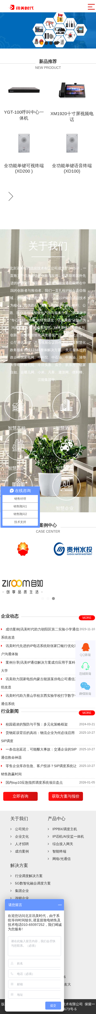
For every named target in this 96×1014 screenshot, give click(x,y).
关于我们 (19, 818)
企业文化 (22, 836)
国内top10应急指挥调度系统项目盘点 (34, 782)
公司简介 (22, 829)
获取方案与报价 (66, 796)
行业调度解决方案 (29, 876)
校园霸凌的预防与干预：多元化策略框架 (37, 724)
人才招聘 (22, 844)
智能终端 (59, 851)
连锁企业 (22, 898)
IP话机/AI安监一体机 (68, 836)
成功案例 (22, 851)
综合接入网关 (62, 844)
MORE (86, 618)
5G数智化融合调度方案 (33, 883)
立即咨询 (20, 796)
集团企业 (22, 891)
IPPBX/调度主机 (64, 829)
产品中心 (56, 818)
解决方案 (19, 865)
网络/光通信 (61, 859)
